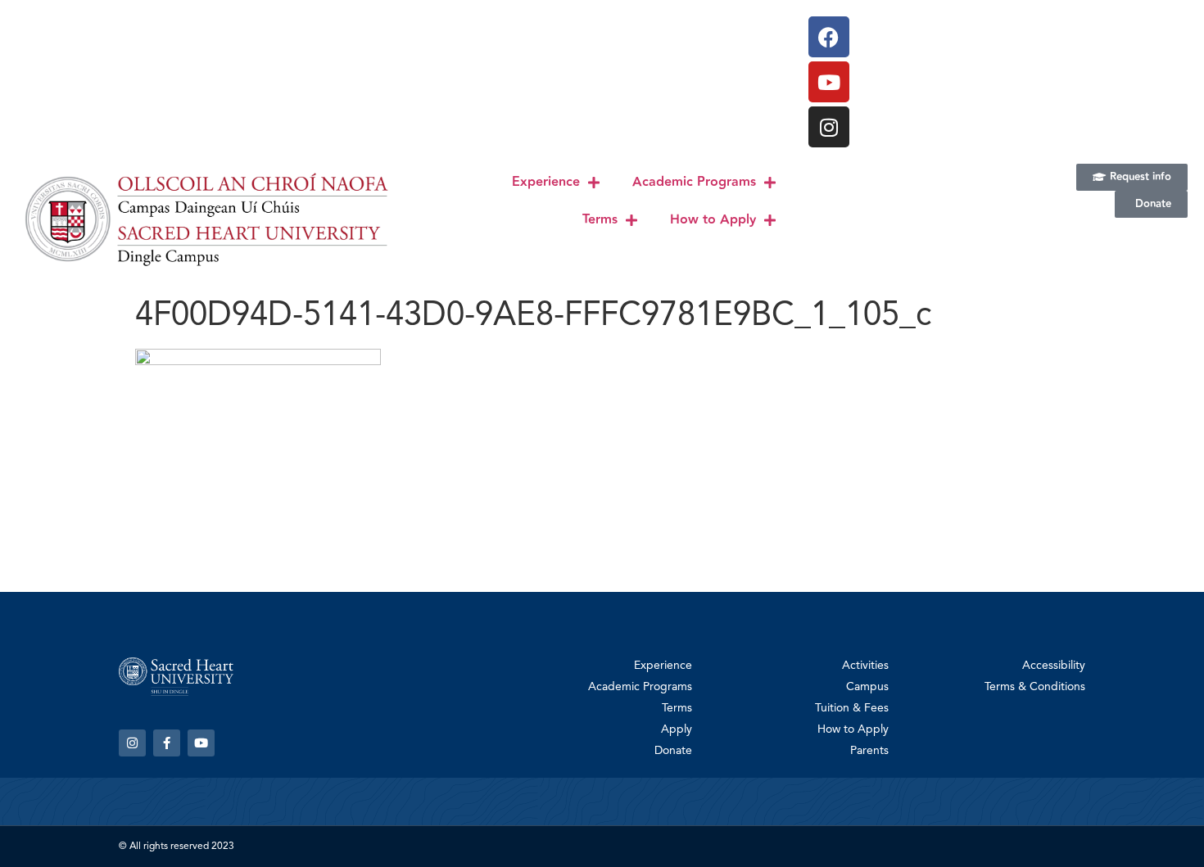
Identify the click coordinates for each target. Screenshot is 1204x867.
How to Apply (713, 220)
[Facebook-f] (166, 742)
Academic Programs (694, 182)
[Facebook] (828, 36)
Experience (546, 182)
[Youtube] (828, 81)
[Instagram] (828, 126)
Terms (600, 220)
